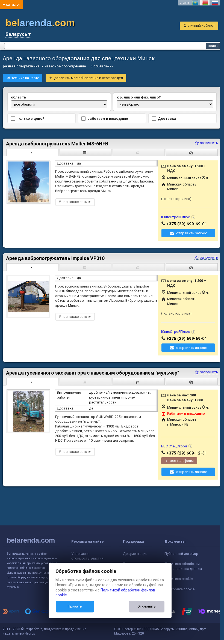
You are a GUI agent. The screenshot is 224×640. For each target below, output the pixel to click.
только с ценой (31, 118)
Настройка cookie (179, 589)
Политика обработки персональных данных (183, 566)
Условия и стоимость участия (87, 556)
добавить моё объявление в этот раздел (88, 78)
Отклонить (146, 606)
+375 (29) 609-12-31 (186, 453)
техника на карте (25, 78)
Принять (75, 606)
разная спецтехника (21, 66)
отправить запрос (191, 233)
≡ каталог (11, 4)
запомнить (208, 143)
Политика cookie (178, 579)
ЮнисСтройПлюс (175, 217)
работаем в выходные (107, 118)
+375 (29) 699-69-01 (186, 224)
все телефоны (182, 461)
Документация (135, 554)
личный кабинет (201, 25)
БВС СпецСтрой (174, 446)
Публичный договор (181, 554)
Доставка (167, 118)
